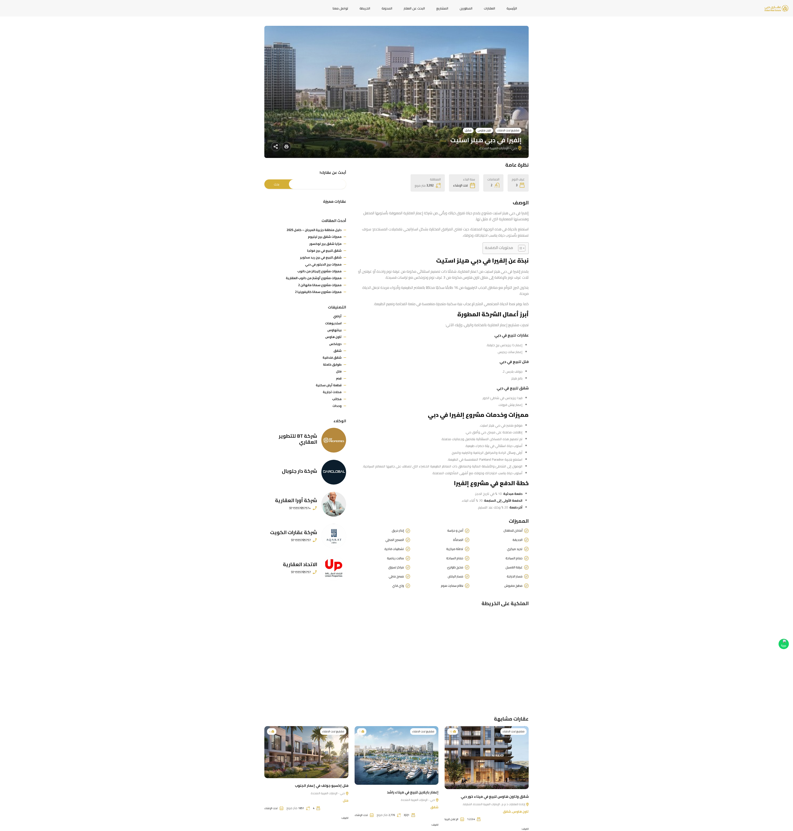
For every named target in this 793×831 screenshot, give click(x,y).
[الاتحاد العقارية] (333, 568)
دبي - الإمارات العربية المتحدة (418, 800)
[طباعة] (286, 146)
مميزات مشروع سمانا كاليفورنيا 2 (318, 292)
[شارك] (276, 146)
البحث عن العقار (414, 8)
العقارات (489, 8)
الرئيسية (512, 8)
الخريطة (365, 8)
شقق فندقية (332, 357)
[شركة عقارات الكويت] (333, 536)
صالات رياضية (395, 558)
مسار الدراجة (514, 576)
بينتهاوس (334, 330)
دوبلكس (335, 344)
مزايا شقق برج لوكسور (325, 244)
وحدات (337, 406)
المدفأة (458, 539)
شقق (468, 130)
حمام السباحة (514, 558)
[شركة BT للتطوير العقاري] (333, 440)
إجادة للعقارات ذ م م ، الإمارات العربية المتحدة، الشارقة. (494, 804)
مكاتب (337, 399)
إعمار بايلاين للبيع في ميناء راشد (412, 792)
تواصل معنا (340, 8)
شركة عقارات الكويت (293, 532)
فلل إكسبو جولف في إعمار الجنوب (321, 785)
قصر (339, 378)
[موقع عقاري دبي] (776, 8)
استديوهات (333, 323)
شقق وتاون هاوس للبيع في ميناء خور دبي (495, 796)
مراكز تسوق (396, 567)
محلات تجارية (332, 392)
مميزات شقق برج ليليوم (325, 237)
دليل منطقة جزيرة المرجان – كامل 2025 (314, 230)
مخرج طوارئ (455, 567)
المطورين (466, 8)
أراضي (337, 316)
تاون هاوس (484, 130)
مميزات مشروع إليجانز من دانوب (319, 271)
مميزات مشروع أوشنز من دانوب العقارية (314, 278)
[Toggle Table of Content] (519, 248)
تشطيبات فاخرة (394, 548)
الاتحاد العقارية (300, 564)
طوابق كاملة (332, 364)
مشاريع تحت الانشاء (508, 130)
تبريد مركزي (514, 548)
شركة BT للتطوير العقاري (298, 439)
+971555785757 (300, 508)
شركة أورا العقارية (296, 500)
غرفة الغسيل (514, 567)
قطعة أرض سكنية (329, 385)
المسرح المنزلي (394, 539)
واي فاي (398, 585)
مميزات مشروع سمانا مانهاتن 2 (320, 285)
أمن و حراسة (455, 530)
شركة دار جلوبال (299, 471)
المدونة (387, 8)
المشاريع (442, 8)
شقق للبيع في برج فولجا (324, 251)
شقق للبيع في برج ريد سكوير (321, 257)
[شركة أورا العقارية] (333, 504)
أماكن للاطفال (512, 530)
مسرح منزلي (396, 576)
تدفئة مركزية (454, 548)
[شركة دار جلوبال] (333, 472)
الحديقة (517, 539)
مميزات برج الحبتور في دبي (323, 264)
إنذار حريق (398, 530)
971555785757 (301, 540)
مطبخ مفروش (513, 585)
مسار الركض (455, 576)
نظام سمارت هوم (452, 585)
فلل (339, 371)
